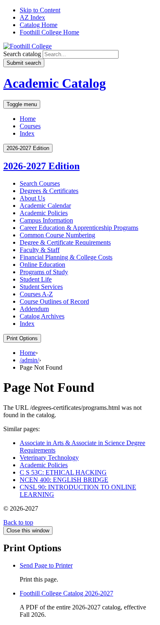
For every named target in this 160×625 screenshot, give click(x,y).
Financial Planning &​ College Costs (66, 257)
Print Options (22, 338)
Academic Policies (44, 212)
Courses (30, 126)
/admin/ (29, 360)
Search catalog (22, 53)
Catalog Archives (42, 316)
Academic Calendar (45, 205)
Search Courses (40, 183)
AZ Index (32, 17)
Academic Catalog (54, 83)
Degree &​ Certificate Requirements (65, 242)
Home (28, 118)
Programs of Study (44, 271)
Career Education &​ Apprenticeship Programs (79, 227)
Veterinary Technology (49, 457)
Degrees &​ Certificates (49, 190)
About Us (32, 198)
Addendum (34, 308)
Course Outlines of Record (54, 301)
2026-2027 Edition (41, 166)
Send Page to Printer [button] (46, 565)
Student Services (41, 286)
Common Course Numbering (57, 235)
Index (27, 133)
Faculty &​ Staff (39, 249)
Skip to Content (40, 10)
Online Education (42, 264)
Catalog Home (38, 24)
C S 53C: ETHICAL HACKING (63, 472)
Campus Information (46, 220)
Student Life (36, 279)
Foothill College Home (49, 32)
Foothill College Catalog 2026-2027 (66, 593)
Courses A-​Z (36, 294)
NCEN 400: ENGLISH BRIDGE (64, 479)
